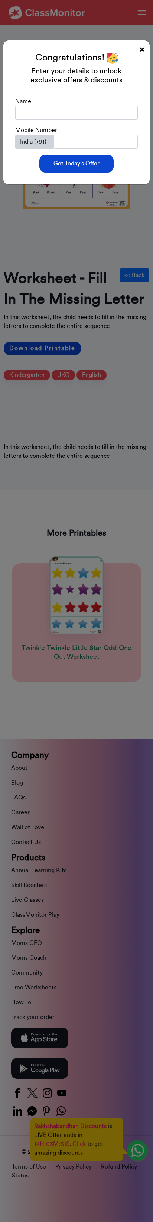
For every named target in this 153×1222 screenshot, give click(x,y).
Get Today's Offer (76, 164)
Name (23, 101)
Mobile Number (36, 130)
